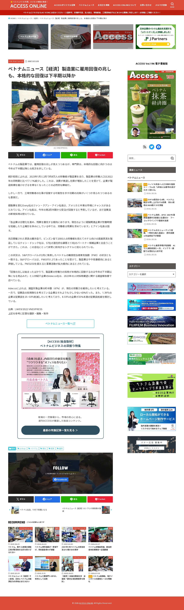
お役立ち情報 (103, 5)
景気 (44, 448)
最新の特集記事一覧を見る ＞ (60, 430)
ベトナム (58, 323)
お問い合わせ (146, 5)
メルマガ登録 (161, 5)
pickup (23, 448)
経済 (36, 18)
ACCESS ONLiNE (86, 603)
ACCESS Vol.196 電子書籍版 (152, 63)
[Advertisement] (152, 478)
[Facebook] (60, 480)
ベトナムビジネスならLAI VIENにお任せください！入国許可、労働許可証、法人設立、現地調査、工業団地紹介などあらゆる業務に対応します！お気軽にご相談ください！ (92, 12)
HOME (13, 18)
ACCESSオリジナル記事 (64, 5)
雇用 (61, 448)
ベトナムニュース (86, 5)
